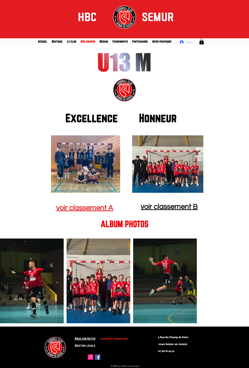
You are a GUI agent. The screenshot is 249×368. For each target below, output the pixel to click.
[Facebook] (97, 357)
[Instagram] (90, 357)
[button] (201, 41)
